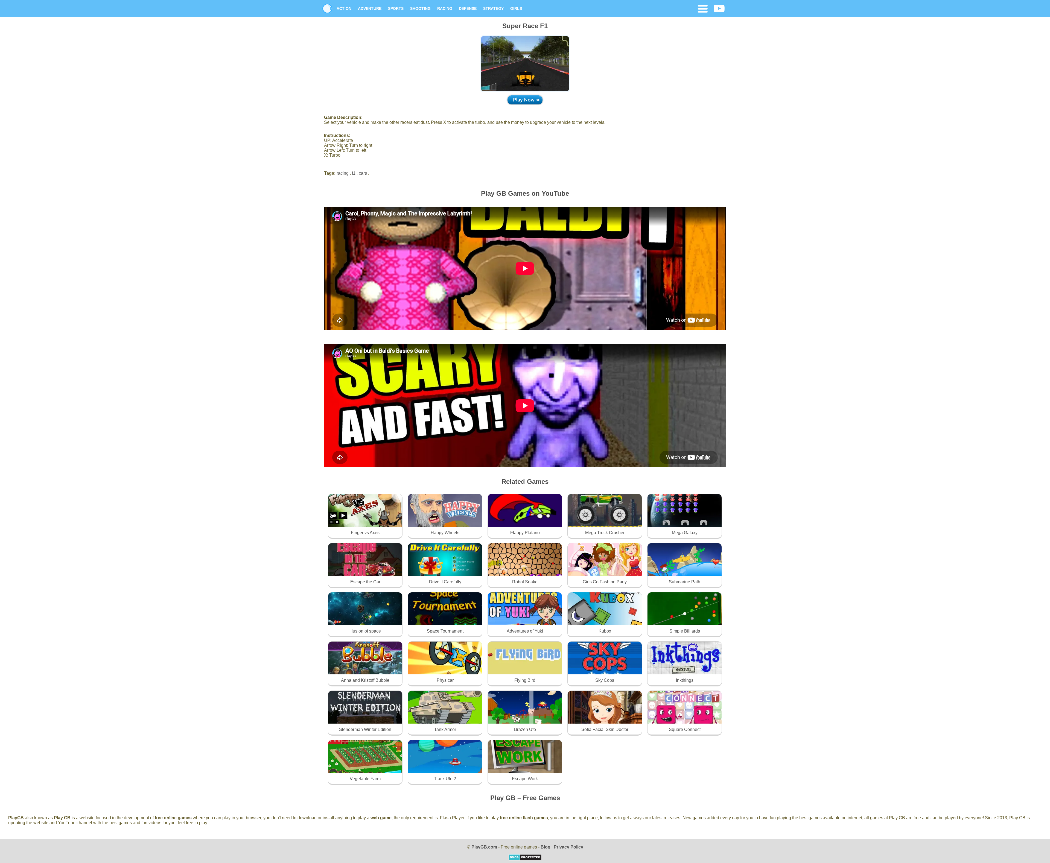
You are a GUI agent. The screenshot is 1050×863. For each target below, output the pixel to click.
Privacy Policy (568, 847)
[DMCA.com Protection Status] (525, 859)
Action (344, 8)
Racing (444, 8)
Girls (516, 8)
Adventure (369, 8)
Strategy (493, 8)
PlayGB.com (484, 847)
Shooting (420, 8)
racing (343, 173)
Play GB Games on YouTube (525, 193)
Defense (468, 8)
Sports (396, 8)
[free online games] (327, 8)
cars (363, 173)
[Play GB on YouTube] (719, 9)
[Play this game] (525, 99)
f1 (353, 173)
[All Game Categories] (702, 9)
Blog (545, 847)
